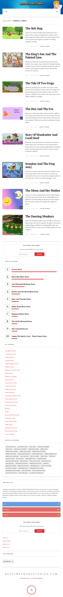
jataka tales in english (11, 465)
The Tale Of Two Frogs (39, 83)
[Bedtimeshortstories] (31, 4)
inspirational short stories (36, 463)
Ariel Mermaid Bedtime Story (23, 284)
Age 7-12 (14, 267)
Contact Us (5, 547)
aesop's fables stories (11, 446)
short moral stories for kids (38, 470)
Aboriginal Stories (10, 351)
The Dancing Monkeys (39, 216)
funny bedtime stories (30, 458)
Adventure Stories (18, 304)
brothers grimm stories (37, 454)
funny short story (24, 461)
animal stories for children (20, 449)
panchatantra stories (23, 468)
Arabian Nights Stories (11, 364)
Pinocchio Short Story (20, 277)
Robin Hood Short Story (21, 306)
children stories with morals (12, 456)
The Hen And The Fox (39, 109)
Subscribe (6, 509)
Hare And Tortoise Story (21, 299)
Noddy (7, 412)
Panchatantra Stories (11, 402)
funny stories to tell (46, 461)
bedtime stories (44, 449)
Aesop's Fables (45, 46)
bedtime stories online (11, 454)
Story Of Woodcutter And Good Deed (41, 136)
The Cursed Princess (20, 329)
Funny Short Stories (11, 383)
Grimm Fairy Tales (10, 386)
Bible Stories (8, 373)
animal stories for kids (33, 449)
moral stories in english (11, 468)
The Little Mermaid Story (22, 321)
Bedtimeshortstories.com (31, 574)
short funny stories (26, 470)
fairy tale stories (20, 458)
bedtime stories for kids (25, 451)
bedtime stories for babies (12, 451)
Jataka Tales (8, 424)
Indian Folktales (10, 392)
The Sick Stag (33, 28)
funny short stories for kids (12, 461)
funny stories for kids (35, 461)
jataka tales (46, 463)
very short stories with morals (36, 473)
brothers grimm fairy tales (24, 454)
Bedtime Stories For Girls (12, 370)
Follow (6, 514)
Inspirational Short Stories (13, 396)
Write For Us (6, 544)
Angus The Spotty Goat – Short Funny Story (29, 336)
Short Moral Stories (11, 421)
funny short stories (41, 458)
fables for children (34, 456)
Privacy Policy (6, 541)
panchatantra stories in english (13, 470)
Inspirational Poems (11, 428)
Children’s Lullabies (11, 376)
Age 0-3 (14, 274)
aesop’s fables (32, 446)
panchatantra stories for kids (36, 468)
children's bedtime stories (51, 454)
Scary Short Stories (10, 405)
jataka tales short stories (23, 465)
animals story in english (43, 446)
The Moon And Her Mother (42, 190)
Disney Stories (9, 380)
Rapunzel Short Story (20, 314)
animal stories (9, 449)
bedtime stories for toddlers (39, 451)
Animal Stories (9, 360)
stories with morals (23, 473)
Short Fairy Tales (10, 418)
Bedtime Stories (9, 367)
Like (5, 504)
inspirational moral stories (22, 463)
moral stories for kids (46, 465)
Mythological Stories (11, 399)
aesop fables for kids (22, 446)
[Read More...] (27, 46)
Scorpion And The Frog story (40, 165)
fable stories (52, 456)
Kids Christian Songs (11, 431)
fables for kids (44, 456)
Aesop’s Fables (9, 357)
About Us (5, 538)
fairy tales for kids (10, 458)
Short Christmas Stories (12, 415)
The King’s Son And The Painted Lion (40, 55)
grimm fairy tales (10, 463)
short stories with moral (11, 473)
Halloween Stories (10, 389)
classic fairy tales (24, 456)
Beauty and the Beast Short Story (25, 292)
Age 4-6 (14, 282)
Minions (7, 408)
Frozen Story (17, 269)
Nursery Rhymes (10, 434)
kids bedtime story (35, 465)
